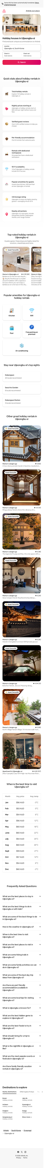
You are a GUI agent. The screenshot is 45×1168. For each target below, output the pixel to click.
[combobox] (21, 48)
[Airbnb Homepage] (4, 11)
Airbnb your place (33, 11)
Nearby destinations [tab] (9, 1092)
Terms (25, 1158)
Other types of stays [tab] (27, 1092)
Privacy (18, 1158)
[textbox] (12, 56)
